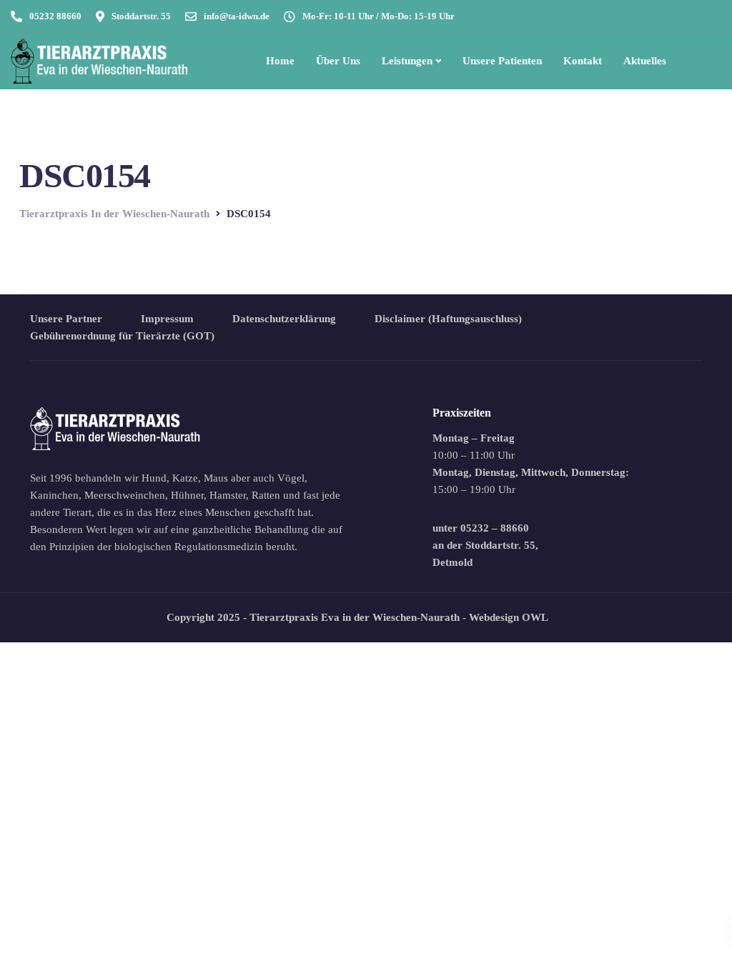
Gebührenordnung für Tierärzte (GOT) (122, 336)
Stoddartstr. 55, (501, 545)
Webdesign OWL (508, 617)
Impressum (167, 318)
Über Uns (338, 60)
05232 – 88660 (494, 528)
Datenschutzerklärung (284, 318)
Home (280, 60)
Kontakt (582, 60)
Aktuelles (644, 60)
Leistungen (407, 60)
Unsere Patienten (502, 60)
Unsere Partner (66, 318)
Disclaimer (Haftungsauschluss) (448, 318)
